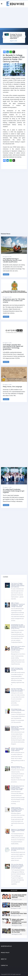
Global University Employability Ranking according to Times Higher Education (17, 809)
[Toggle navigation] (1, 3)
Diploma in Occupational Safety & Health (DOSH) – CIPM (18, 831)
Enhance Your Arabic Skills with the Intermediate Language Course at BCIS (17, 728)
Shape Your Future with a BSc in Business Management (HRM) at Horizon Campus (18, 648)
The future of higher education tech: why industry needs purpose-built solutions (18, 585)
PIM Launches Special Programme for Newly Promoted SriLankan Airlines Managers (17, 866)
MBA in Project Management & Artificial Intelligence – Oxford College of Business (18, 604)
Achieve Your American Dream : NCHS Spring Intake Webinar (17, 749)
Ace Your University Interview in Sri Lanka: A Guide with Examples (17, 690)
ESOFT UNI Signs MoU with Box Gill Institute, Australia (17, 669)
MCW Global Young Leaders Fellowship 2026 (17, 709)
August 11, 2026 (7, 487)
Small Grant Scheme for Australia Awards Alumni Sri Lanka (17, 849)
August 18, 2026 (7, 297)
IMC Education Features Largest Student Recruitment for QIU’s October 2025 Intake (17, 787)
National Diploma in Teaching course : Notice (18, 767)
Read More (6, 274)
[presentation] (4, 37)
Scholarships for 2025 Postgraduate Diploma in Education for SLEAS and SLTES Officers (18, 626)
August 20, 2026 (7, 256)
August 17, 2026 (7, 342)
